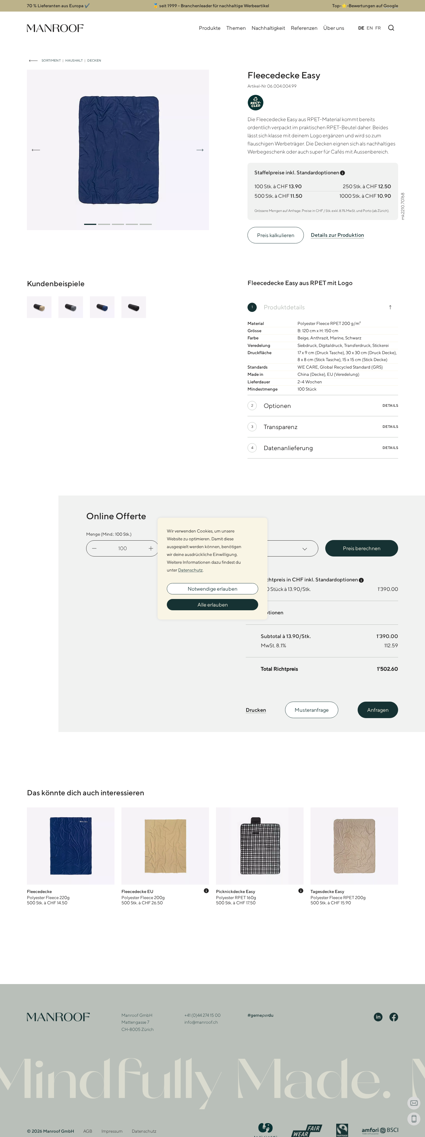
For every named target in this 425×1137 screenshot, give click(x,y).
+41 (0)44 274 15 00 (202, 1015)
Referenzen (304, 28)
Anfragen (378, 710)
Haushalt (74, 60)
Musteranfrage (312, 710)
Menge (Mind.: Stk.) (109, 534)
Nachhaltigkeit (268, 28)
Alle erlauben (212, 605)
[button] (90, 224)
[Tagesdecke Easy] (354, 856)
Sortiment (51, 60)
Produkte (210, 28)
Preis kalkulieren (275, 235)
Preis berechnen (361, 548)
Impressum (112, 1131)
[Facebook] (393, 1016)
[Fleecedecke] (70, 856)
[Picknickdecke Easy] (260, 856)
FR (378, 27)
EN (370, 27)
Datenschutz (144, 1131)
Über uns (333, 28)
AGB (87, 1131)
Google (390, 5)
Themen (236, 28)
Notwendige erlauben (212, 589)
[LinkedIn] (378, 1016)
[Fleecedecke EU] (165, 856)
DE (361, 27)
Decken (94, 60)
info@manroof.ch (201, 1022)
